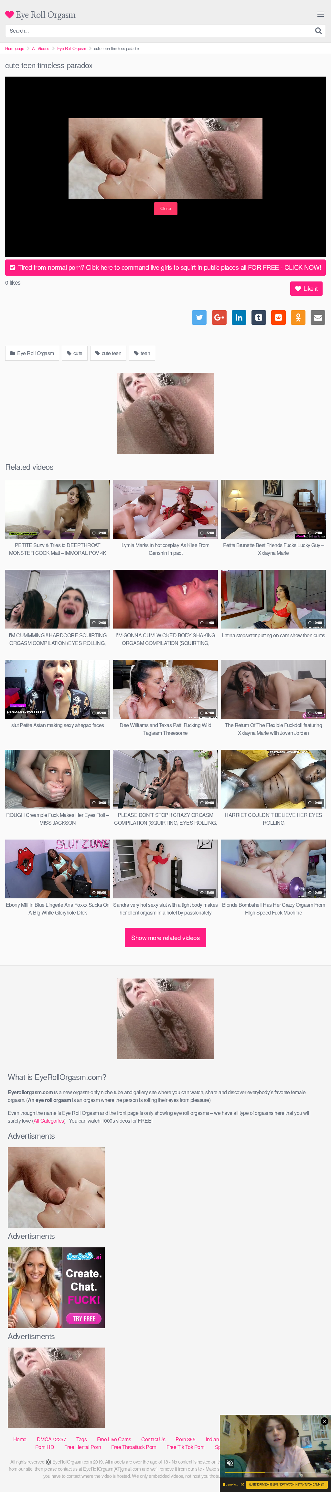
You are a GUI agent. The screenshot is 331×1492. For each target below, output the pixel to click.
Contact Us (153, 1439)
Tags (81, 1439)
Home (20, 1439)
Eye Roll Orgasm (45, 14)
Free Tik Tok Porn (185, 1447)
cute (77, 353)
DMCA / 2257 (51, 1439)
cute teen (111, 353)
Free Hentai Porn (82, 1447)
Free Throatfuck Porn (133, 1447)
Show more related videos (165, 937)
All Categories (49, 1120)
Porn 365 (185, 1439)
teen (145, 353)
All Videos (40, 48)
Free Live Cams (114, 1439)
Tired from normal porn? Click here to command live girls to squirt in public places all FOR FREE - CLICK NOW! (168, 267)
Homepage (14, 48)
